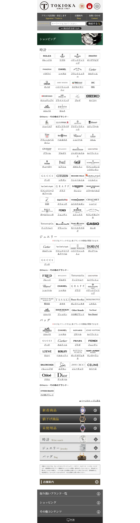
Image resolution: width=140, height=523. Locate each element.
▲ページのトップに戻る (89, 401)
